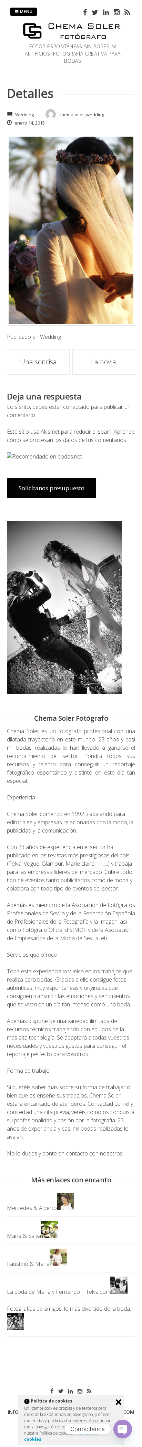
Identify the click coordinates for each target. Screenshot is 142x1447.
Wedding (24, 114)
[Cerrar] (118, 1402)
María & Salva (24, 1236)
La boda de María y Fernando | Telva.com (58, 1292)
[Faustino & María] (58, 1264)
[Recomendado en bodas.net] (44, 456)
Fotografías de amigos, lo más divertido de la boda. (69, 1308)
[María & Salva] (49, 1236)
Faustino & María (28, 1264)
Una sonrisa (38, 361)
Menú (26, 11)
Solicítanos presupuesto (51, 488)
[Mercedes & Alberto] (65, 1208)
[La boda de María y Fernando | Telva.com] (119, 1292)
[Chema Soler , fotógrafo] (73, 38)
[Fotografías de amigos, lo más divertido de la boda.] (15, 1328)
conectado (76, 407)
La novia (103, 361)
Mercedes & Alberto (32, 1208)
